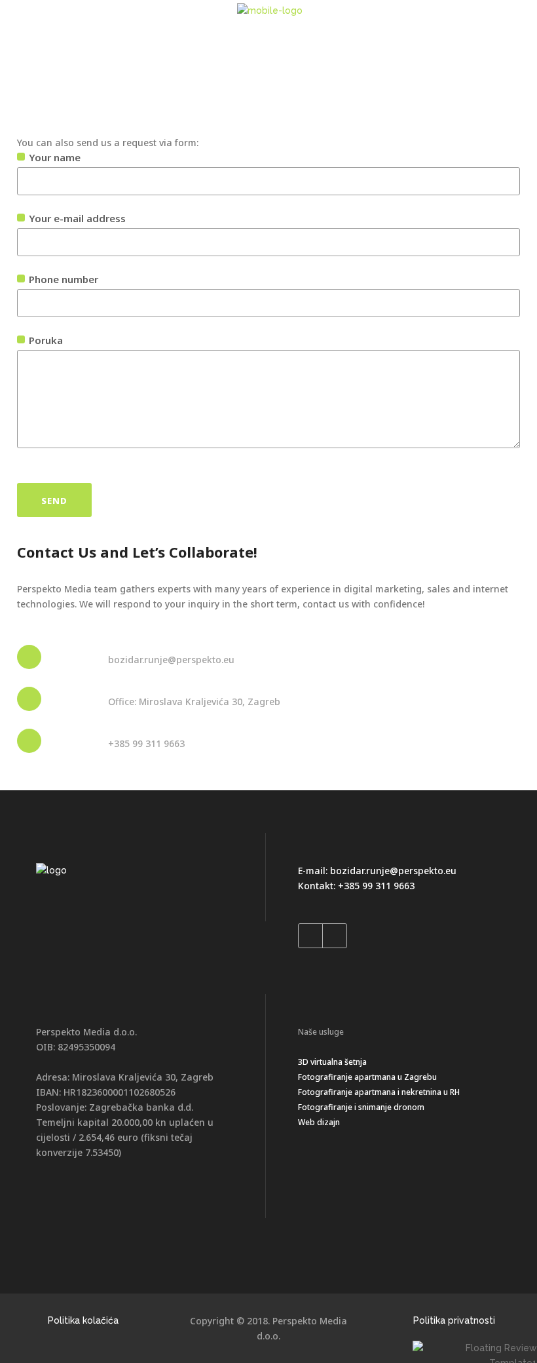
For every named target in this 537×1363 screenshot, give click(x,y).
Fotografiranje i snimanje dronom (361, 1107)
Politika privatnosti (454, 1320)
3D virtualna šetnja (332, 1061)
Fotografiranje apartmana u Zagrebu (367, 1077)
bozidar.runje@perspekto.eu (393, 870)
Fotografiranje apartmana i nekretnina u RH (379, 1092)
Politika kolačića (83, 1320)
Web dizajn (319, 1122)
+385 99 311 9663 (376, 885)
